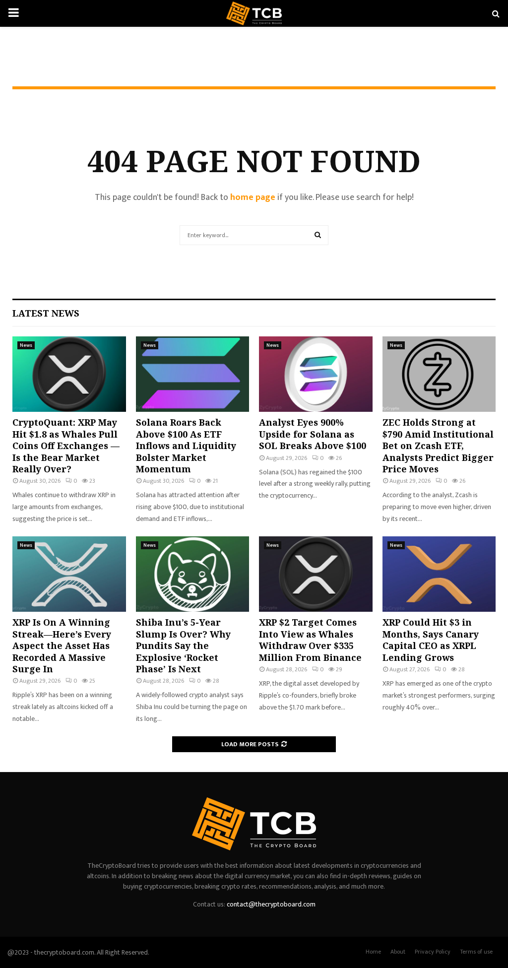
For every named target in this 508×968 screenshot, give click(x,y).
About (397, 951)
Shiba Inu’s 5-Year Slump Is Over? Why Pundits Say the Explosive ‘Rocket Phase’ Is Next (183, 645)
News (26, 345)
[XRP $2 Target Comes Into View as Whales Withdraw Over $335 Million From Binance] (316, 574)
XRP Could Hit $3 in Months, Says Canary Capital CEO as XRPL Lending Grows (430, 639)
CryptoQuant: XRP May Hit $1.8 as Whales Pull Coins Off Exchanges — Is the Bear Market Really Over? (66, 445)
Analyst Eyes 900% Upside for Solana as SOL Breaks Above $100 (312, 434)
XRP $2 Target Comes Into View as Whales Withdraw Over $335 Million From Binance (310, 639)
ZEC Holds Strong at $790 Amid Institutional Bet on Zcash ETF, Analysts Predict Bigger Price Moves (438, 445)
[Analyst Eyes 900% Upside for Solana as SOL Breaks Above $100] (316, 374)
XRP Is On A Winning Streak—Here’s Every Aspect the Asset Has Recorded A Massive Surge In (61, 645)
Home (373, 951)
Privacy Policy (432, 951)
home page (252, 197)
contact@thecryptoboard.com (271, 904)
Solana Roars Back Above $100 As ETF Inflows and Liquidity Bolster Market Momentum (186, 445)
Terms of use (476, 951)
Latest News (45, 313)
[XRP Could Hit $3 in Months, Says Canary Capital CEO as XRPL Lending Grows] (439, 574)
